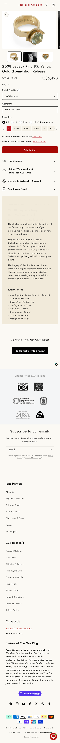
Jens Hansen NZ (19, 728)
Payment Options (14, 550)
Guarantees (11, 557)
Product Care (12, 590)
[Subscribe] (51, 449)
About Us (10, 492)
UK (16, 122)
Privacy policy (16, 732)
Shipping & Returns (15, 564)
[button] (6, 5)
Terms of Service (31, 458)
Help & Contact (13, 511)
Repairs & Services (15, 498)
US (7, 122)
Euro (25, 122)
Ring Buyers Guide (14, 570)
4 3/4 (36, 128)
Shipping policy (46, 732)
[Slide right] (57, 57)
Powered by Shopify (33, 728)
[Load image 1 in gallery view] (14, 57)
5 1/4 (52, 128)
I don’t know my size (43, 122)
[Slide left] (3, 57)
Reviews (9, 524)
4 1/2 (26, 128)
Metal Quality (11, 90)
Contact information (31, 737)
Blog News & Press (15, 518)
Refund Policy (12, 610)
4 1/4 (17, 128)
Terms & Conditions (15, 596)
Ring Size (7, 117)
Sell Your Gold (13, 505)
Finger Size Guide (14, 577)
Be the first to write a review (30, 350)
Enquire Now (39, 141)
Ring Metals (11, 583)
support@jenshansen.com (19, 628)
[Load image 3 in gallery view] (45, 57)
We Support (11, 531)
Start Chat (37, 136)
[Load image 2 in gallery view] (30, 57)
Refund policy (49, 728)
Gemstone (7, 103)
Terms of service (30, 732)
